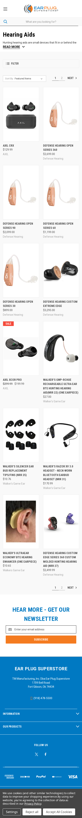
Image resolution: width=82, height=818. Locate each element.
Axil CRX (8, 145)
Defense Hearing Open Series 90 (18, 226)
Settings (12, 812)
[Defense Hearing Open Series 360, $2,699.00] (61, 114)
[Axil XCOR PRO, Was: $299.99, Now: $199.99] (21, 348)
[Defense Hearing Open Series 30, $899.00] (21, 270)
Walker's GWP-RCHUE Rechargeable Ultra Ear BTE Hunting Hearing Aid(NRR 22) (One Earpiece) (60, 386)
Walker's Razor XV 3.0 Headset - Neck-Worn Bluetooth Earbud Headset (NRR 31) (58, 473)
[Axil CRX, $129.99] (21, 114)
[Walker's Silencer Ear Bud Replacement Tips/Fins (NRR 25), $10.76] (21, 435)
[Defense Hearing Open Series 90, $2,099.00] (21, 192)
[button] (41, 63)
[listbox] (29, 78)
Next (71, 77)
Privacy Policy (32, 803)
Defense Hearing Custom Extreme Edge (60, 304)
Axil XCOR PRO (12, 380)
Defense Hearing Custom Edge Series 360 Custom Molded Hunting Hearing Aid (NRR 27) (60, 559)
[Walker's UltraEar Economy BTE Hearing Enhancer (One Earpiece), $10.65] (21, 521)
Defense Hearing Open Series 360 (58, 148)
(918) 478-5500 (42, 698)
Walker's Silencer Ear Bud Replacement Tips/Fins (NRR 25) (18, 471)
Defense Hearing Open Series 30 (18, 304)
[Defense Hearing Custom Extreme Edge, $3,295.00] (61, 270)
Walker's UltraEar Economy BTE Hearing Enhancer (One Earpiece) (20, 557)
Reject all (32, 812)
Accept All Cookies (59, 812)
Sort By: (9, 78)
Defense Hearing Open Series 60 (58, 226)
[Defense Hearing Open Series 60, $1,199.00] (61, 192)
